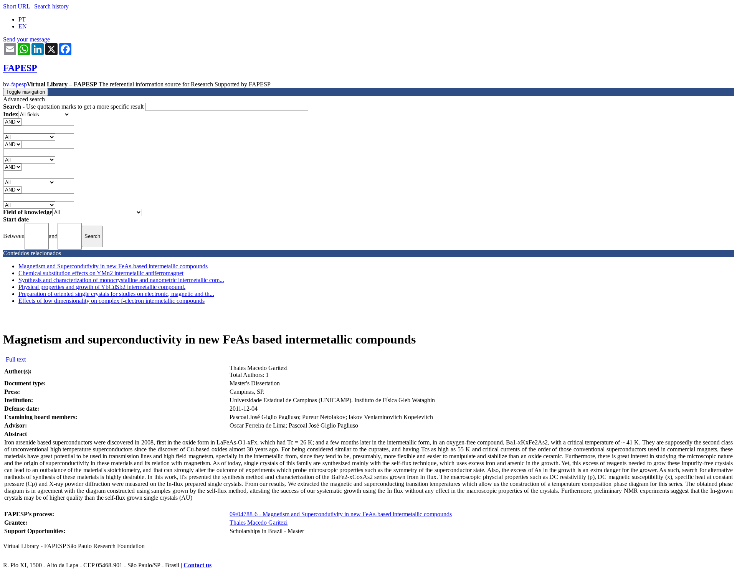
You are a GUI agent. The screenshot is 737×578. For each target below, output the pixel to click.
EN (22, 26)
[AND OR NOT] (12, 121)
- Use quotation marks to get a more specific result (74, 106)
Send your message (26, 39)
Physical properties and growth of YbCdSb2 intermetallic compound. (101, 287)
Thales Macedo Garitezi (259, 522)
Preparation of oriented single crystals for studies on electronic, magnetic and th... (116, 294)
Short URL (16, 6)
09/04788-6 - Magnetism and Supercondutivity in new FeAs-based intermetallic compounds (341, 514)
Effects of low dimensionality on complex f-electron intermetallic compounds (111, 300)
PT (22, 19)
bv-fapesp (15, 84)
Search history (51, 6)
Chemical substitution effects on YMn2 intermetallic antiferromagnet (100, 273)
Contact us (197, 565)
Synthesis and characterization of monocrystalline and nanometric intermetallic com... (121, 280)
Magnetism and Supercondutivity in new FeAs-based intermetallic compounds (113, 266)
